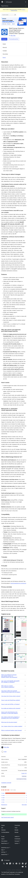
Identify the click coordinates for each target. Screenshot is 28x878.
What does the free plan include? (9, 722)
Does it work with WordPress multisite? (10, 700)
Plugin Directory (4, 5)
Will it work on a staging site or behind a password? (7, 686)
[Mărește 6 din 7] (25, 655)
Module (16, 830)
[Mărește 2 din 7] (11, 635)
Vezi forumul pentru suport (7, 817)
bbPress (4, 852)
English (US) (24, 773)
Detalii (4, 44)
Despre (3, 825)
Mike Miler (13, 35)
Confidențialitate (5, 832)
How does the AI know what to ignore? (10, 696)
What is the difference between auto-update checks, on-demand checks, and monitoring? (9, 676)
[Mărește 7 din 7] (25, 663)
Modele (16, 832)
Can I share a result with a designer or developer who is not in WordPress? (10, 717)
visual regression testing (21, 778)
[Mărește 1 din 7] (11, 618)
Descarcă (4, 39)
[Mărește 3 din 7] (11, 644)
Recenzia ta (4, 804)
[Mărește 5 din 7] (25, 641)
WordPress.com (5, 847)
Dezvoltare (5, 54)
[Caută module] (15, 15)
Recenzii (5, 47)
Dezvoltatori (4, 841)
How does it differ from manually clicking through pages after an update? (10, 691)
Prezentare (17, 825)
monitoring (24, 776)
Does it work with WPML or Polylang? (10, 704)
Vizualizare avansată (6, 782)
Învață (2, 836)
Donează (17, 841)
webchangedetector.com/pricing (18, 583)
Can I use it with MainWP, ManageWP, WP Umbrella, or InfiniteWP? (10, 681)
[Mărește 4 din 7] (25, 618)
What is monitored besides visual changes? (11, 730)
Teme (16, 827)
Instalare (5, 50)
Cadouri (17, 843)
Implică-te (17, 836)
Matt (3, 850)
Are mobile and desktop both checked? (10, 708)
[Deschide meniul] (26, 2)
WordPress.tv (5, 843)
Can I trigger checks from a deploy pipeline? (11, 726)
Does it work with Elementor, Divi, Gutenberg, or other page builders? (9, 712)
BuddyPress (4, 854)
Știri (2, 827)
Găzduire (3, 830)
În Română (7, 860)
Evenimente (17, 838)
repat (5, 751)
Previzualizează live (13, 39)
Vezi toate (24, 804)
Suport (4, 57)
